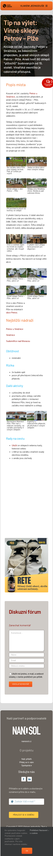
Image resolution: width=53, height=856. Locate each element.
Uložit (15, 445)
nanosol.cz (26, 741)
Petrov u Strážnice (14, 329)
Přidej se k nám (26, 762)
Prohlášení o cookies (34, 831)
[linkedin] (29, 779)
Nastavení (43, 830)
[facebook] (23, 779)
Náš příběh (26, 759)
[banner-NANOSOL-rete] (26, 539)
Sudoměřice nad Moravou (18, 341)
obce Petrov (11, 312)
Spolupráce (26, 765)
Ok (27, 851)
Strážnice (10, 335)
